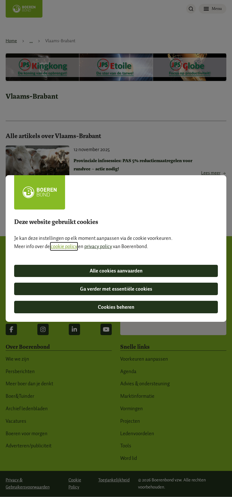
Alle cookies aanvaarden (116, 270)
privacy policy (98, 246)
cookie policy (64, 246)
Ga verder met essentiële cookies (116, 289)
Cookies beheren (116, 307)
